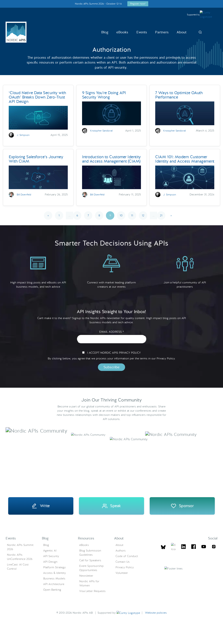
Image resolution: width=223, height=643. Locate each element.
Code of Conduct (127, 556)
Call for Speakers (90, 560)
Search (200, 32)
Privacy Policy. (166, 358)
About (181, 32)
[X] (163, 547)
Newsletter (86, 576)
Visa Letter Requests (92, 591)
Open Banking (52, 589)
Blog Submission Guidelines (90, 553)
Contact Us (123, 562)
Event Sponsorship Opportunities (91, 568)
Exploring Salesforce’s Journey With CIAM (36, 159)
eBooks (122, 32)
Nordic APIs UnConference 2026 (19, 557)
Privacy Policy (125, 567)
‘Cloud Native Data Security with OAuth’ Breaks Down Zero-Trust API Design (37, 97)
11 (132, 215)
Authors (121, 550)
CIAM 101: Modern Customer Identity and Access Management (184, 159)
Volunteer (122, 573)
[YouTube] (203, 547)
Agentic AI (49, 550)
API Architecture (53, 584)
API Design (50, 562)
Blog (104, 32)
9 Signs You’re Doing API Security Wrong (104, 95)
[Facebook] (193, 547)
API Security (51, 556)
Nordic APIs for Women (89, 583)
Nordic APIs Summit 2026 (20, 547)
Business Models (54, 578)
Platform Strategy (54, 567)
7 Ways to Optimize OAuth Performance (178, 95)
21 (161, 215)
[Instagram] (213, 547)
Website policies (156, 613)
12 (143, 215)
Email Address (111, 332)
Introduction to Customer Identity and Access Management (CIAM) (111, 159)
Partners (162, 32)
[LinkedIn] (183, 547)
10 (121, 215)
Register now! (137, 3)
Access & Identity (54, 573)
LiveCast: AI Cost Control (18, 567)
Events (141, 32)
